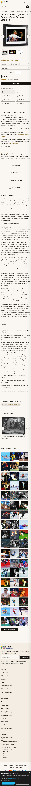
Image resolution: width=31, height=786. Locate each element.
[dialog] (15, 778)
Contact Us (4, 734)
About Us (3, 669)
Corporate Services (6, 685)
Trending (3, 679)
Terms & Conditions (6, 715)
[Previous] (3, 36)
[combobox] (13, 7)
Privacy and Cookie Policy (13, 778)
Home (3, 404)
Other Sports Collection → (9, 629)
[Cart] (24, 2)
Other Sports (17, 404)
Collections (20, 11)
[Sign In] (28, 2)
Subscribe (25, 657)
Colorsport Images (9, 404)
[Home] (6, 2)
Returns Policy (5, 708)
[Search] (27, 6)
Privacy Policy (5, 705)
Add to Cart (16, 83)
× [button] (29, 772)
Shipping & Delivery (6, 712)
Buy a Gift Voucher (6, 692)
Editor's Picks (5, 676)
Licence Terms (5, 718)
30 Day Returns (13, 143)
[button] (15, 780)
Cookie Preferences (6, 728)
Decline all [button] (22, 783)
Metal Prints (4, 721)
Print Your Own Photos (7, 689)
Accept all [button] (8, 783)
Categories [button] (5, 11)
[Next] (28, 36)
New (2, 682)
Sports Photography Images (7, 153)
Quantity (12, 72)
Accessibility (4, 698)
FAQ (2, 702)
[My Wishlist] (20, 2)
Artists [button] (12, 11)
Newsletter (4, 725)
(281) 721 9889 (7, 738)
